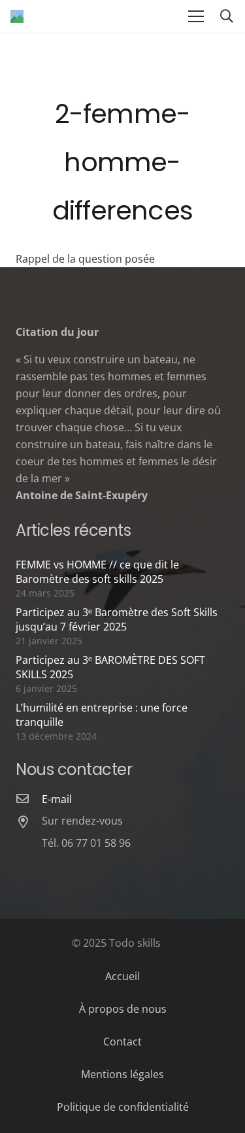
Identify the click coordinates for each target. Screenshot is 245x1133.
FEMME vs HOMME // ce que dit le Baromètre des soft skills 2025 (97, 571)
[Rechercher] (226, 16)
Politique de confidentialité (123, 1107)
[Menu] (196, 16)
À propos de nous (123, 1009)
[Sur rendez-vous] (29, 822)
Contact (122, 1041)
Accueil (122, 976)
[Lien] (17, 16)
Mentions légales (122, 1074)
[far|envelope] (29, 799)
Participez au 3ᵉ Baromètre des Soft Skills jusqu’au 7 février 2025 (117, 619)
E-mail (57, 799)
